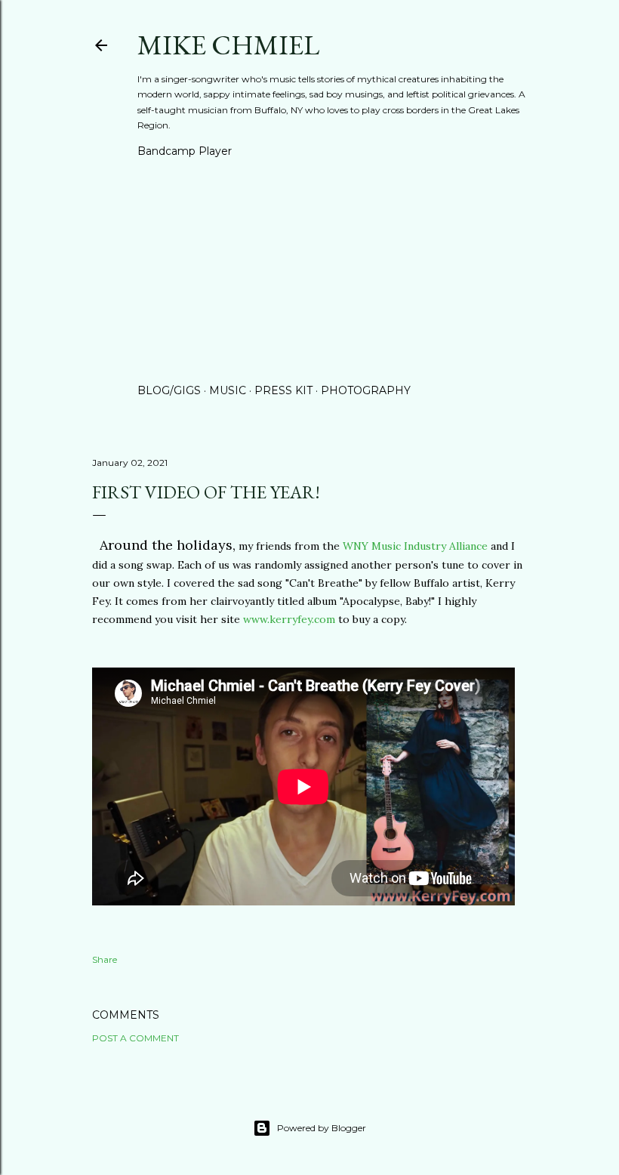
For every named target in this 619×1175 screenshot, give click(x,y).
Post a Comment (135, 1038)
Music (227, 390)
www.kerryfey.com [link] (289, 619)
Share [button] (104, 959)
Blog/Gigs (169, 390)
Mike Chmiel (228, 45)
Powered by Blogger (321, 1127)
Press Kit (283, 390)
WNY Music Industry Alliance (415, 546)
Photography (366, 390)
